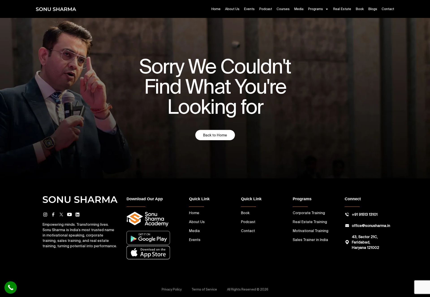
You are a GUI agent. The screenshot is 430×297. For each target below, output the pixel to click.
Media (298, 9)
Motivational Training (310, 231)
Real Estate (342, 9)
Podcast (265, 9)
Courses (283, 9)
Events (249, 9)
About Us (232, 9)
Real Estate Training (310, 222)
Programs (315, 9)
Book (360, 9)
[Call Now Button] (10, 287)
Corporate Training (309, 213)
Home (216, 9)
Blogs (372, 9)
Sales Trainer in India (310, 240)
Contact (388, 9)
